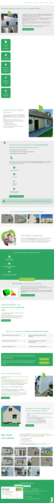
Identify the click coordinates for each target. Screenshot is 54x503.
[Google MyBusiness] (27, 486)
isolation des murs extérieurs (12, 390)
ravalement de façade (38, 422)
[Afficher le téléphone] (52, 498)
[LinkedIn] (29, 486)
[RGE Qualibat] (11, 157)
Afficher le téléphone (35, 488)
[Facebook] (24, 486)
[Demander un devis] (52, 501)
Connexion (51, 502)
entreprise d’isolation (20, 384)
